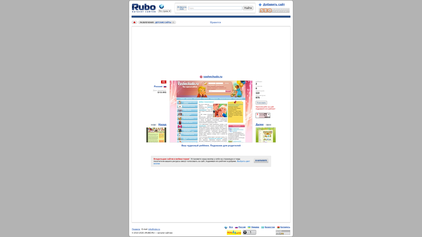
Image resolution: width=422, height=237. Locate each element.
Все (231, 227)
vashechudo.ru (212, 76)
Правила (136, 229)
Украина (255, 227)
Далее (260, 124)
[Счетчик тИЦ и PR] (263, 117)
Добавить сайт (274, 4)
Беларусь (285, 227)
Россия (242, 227)
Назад (162, 124)
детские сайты (163, 22)
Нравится (215, 22)
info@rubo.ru (154, 229)
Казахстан (270, 227)
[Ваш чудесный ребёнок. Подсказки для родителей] (211, 141)
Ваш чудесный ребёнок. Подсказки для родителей (211, 145)
